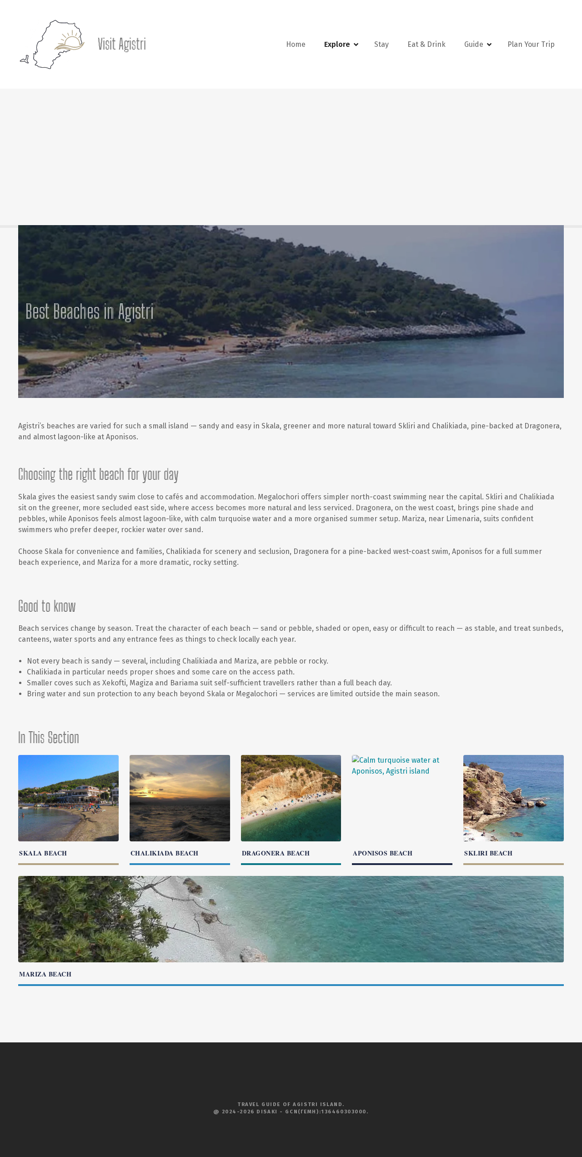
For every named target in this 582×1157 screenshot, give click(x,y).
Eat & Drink (426, 44)
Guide (473, 44)
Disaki (266, 1112)
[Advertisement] (291, 157)
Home (296, 44)
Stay (381, 44)
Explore (337, 44)
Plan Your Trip (531, 44)
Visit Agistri (122, 44)
